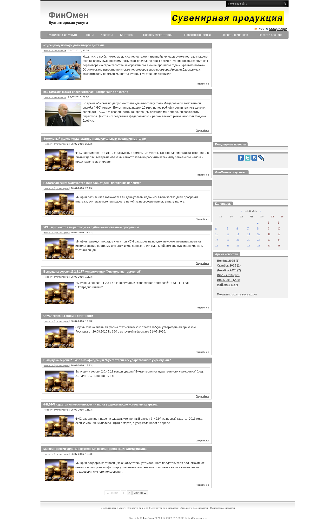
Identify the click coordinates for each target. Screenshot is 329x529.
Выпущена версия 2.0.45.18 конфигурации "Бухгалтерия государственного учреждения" (107, 360)
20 (238, 239)
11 (216, 234)
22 (258, 239)
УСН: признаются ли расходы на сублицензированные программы (91, 227)
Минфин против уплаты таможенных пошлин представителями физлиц (94, 449)
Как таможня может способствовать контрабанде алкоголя (85, 92)
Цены (90, 35)
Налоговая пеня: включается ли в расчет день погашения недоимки (92, 183)
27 (238, 245)
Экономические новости (194, 508)
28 (248, 245)
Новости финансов (235, 35)
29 (258, 245)
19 (228, 239)
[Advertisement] (251, 91)
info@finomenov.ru (196, 518)
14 (248, 234)
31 (279, 245)
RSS (261, 29)
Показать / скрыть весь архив (237, 294)
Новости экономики (197, 35)
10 (279, 228)
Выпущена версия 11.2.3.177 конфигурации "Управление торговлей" (92, 271)
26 (228, 245)
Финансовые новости (222, 508)
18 (216, 239)
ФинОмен (148, 518)
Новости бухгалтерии (157, 35)
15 (258, 234)
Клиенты (107, 35)
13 (238, 234)
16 (269, 234)
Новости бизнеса (270, 35)
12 (228, 234)
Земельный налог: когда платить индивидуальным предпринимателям (94, 138)
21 (248, 239)
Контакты (126, 35)
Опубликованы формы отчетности (68, 316)
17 (279, 234)
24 (279, 239)
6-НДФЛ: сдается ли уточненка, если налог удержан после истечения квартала (100, 404)
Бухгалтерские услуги (113, 508)
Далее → (140, 493)
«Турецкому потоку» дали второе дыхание (74, 45)
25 (216, 245)
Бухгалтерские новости (164, 508)
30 (269, 245)
